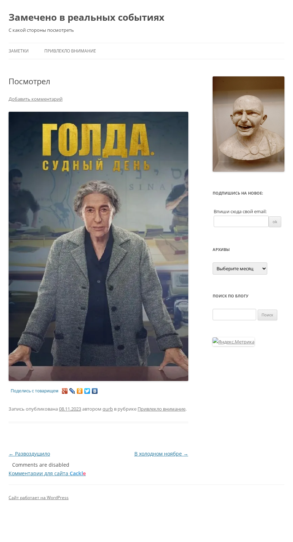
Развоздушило (29, 453)
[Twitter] (87, 391)
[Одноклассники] (80, 391)
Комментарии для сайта (47, 473)
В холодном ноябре (161, 453)
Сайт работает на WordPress (39, 498)
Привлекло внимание (70, 51)
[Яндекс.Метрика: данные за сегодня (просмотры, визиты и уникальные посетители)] (233, 341)
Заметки (19, 51)
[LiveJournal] (72, 391)
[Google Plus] (65, 391)
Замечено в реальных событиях (86, 17)
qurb (108, 409)
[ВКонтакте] (95, 391)
